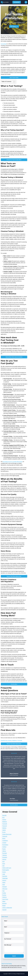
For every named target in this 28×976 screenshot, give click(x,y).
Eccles (3, 832)
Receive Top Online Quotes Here (14, 576)
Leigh (3, 874)
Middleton (14, 740)
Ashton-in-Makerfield (7, 907)
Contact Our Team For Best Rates (14, 159)
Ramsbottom (5, 844)
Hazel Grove (5, 899)
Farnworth (19, 740)
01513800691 (16, 2)
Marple (4, 905)
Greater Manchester (6, 834)
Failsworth (4, 836)
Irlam (3, 861)
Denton (4, 872)
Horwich (4, 880)
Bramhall (4, 903)
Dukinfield (4, 876)
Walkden (4, 828)
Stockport (4, 886)
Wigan (3, 901)
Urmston (4, 842)
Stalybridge (5, 878)
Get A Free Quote (14, 804)
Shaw (3, 863)
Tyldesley (4, 855)
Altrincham (4, 888)
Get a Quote (13, 26)
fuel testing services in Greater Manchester (12, 461)
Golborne (4, 897)
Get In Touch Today (14, 77)
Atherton (4, 859)
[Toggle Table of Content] (13, 82)
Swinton (10, 740)
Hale (3, 890)
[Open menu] (26, 2)
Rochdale (4, 853)
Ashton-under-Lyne (6, 867)
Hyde (3, 884)
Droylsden (4, 857)
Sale (3, 865)
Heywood (4, 825)
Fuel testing (3, 43)
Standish (4, 909)
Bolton (3, 838)
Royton (4, 848)
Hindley (4, 893)
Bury (6, 740)
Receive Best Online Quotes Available (14, 356)
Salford (4, 830)
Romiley (4, 895)
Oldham (4, 851)
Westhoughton (5, 869)
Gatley (3, 882)
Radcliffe (3, 740)
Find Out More (14, 684)
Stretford (4, 846)
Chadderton (5, 840)
